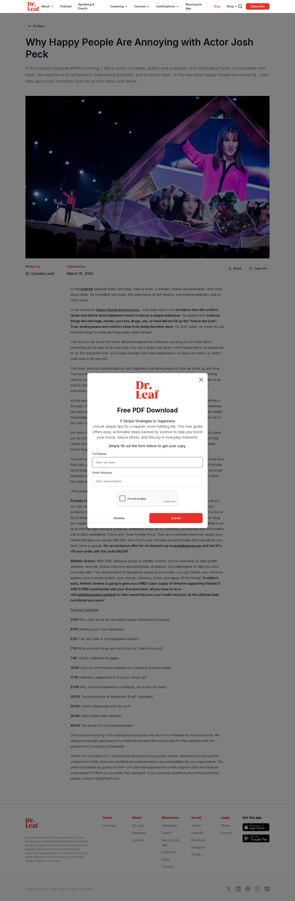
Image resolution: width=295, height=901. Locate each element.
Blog (217, 6)
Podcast (66, 6)
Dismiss (119, 518)
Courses (140, 6)
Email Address (102, 472)
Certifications (165, 6)
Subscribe (258, 6)
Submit (176, 518)
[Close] (201, 379)
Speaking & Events (86, 6)
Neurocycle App (194, 6)
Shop (230, 6)
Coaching (117, 6)
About (46, 6)
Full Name (99, 453)
